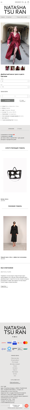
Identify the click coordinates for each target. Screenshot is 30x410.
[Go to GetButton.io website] (26, 408)
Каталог (15, 373)
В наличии (8, 17)
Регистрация (15, 362)
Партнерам (15, 371)
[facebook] (15, 336)
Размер (2, 78)
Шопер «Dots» (4, 199)
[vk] (13, 336)
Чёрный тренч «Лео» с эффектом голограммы (14, 257)
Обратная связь (15, 358)
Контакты (15, 368)
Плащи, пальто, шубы (22, 17)
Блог (15, 375)
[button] (2, 68)
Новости (15, 370)
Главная (3, 17)
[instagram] (16, 336)
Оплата (15, 366)
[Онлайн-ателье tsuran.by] (15, 333)
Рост (1, 84)
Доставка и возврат (15, 364)
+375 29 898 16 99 (15, 379)
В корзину (7, 100)
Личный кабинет (15, 360)
